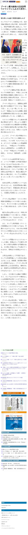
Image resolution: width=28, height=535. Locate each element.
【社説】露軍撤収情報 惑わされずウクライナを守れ (14, 380)
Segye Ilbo (3, 507)
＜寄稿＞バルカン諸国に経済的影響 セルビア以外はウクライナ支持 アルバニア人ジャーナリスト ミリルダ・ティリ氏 (14, 368)
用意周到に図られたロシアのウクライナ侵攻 (12, 377)
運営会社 (3, 523)
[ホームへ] (9, 2)
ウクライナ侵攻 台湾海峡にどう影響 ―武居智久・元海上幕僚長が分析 (14, 373)
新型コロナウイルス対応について (8, 513)
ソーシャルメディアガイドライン (8, 528)
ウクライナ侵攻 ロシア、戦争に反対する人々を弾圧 (14, 359)
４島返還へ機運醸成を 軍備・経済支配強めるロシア (14, 388)
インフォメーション (5, 519)
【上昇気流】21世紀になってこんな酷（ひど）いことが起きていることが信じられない (14, 363)
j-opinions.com (4, 521)
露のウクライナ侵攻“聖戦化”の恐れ (10, 353)
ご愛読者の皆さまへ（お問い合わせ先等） (9, 515)
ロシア (15, 11)
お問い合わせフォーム (5, 517)
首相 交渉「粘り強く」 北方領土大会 (11, 463)
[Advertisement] (14, 335)
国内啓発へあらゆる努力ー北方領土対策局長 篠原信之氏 (14, 385)
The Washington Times (6, 505)
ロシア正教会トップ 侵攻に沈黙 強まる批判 (13, 356)
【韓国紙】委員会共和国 (8, 435)
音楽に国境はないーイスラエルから (11, 437)
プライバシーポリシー (5, 525)
